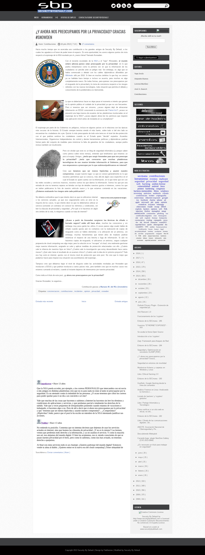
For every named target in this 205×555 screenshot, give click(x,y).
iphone (159, 200)
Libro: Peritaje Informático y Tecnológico (149, 404)
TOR (139, 236)
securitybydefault (140, 231)
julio (140, 302)
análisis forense (158, 184)
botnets (165, 231)
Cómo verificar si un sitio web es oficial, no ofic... (151, 410)
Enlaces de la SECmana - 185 (150, 321)
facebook (144, 200)
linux (162, 186)
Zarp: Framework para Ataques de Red (153, 341)
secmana (142, 175)
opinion (87, 291)
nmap (164, 211)
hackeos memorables (143, 191)
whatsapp (160, 204)
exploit (147, 218)
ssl (165, 200)
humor (156, 229)
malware (163, 178)
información (158, 238)
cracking (149, 220)
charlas (152, 200)
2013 (138, 276)
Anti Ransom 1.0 (144, 312)
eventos (153, 178)
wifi (160, 209)
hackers (146, 209)
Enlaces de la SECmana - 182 (150, 416)
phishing (160, 213)
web (141, 218)
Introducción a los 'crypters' (149, 336)
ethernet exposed (152, 198)
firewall (146, 222)
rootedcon (142, 204)
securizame (140, 240)
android (155, 186)
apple (137, 202)
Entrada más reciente (44, 301)
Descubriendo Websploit (147, 434)
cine (155, 216)
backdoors (163, 236)
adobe (144, 236)
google (165, 198)
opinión (164, 202)
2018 (138, 253)
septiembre (143, 293)
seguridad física (140, 225)
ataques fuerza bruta (153, 236)
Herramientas (47, 17)
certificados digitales (144, 216)
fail (141, 222)
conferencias (141, 195)
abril (140, 462)
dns (166, 225)
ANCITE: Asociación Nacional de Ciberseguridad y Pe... (151, 428)
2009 (138, 495)
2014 (138, 271)
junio (140, 453)
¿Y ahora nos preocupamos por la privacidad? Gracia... (151, 357)
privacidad (96, 291)
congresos (160, 188)
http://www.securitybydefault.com (146, 519)
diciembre (142, 279)
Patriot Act (112, 110)
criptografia (161, 195)
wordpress (158, 231)
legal (162, 229)
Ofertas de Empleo (68, 17)
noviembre (142, 284)
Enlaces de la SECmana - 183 (150, 379)
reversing (138, 193)
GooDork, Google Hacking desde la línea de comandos (152, 384)
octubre (141, 288)
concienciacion (53, 291)
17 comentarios (88, 44)
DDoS (163, 207)
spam (157, 202)
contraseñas (151, 213)
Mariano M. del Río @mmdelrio (113, 287)
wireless (150, 231)
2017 (138, 258)
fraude (150, 207)
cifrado (165, 193)
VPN (146, 227)
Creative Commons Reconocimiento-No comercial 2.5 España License (153, 522)
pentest (141, 188)
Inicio (36, 17)
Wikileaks (69, 75)
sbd (136, 218)
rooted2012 (163, 222)
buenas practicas (161, 227)
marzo (141, 466)
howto (151, 229)
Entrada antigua (121, 301)
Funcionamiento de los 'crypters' (150, 316)
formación (163, 218)
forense (154, 218)
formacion (154, 222)
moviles (140, 233)
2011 (138, 486)
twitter (151, 195)
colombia (138, 238)
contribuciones (67, 291)
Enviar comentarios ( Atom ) (58, 452)
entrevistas (139, 198)
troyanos (151, 204)
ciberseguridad (158, 225)
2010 (138, 490)
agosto (141, 297)
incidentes (78, 291)
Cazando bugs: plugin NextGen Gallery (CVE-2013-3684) (153, 439)
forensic (151, 238)
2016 (138, 262)
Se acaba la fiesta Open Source (150, 332)
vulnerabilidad (144, 186)
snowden (105, 291)
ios (137, 200)
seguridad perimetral (150, 240)
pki (152, 202)
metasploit (156, 211)
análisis (152, 227)
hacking (146, 184)
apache (149, 225)
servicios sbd (161, 240)
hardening (149, 188)
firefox (147, 211)
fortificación (143, 229)
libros (156, 191)
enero (140, 475)
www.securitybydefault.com (151, 529)
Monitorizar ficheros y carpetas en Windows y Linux (151, 369)
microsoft (145, 202)
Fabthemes (108, 550)
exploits (138, 209)
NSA (96, 61)
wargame (159, 233)
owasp (156, 207)
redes (164, 238)
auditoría (157, 193)
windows (165, 191)
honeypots (163, 216)
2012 (138, 481)
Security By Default (86, 550)
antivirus (147, 193)
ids (136, 233)
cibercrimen (141, 207)
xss (167, 213)
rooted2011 (139, 227)
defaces (145, 238)
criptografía (157, 220)
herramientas (141, 178)
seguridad (139, 181)
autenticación (139, 213)
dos (137, 222)
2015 (138, 267)
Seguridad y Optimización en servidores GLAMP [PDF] (149, 351)
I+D (56, 17)
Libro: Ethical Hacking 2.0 (148, 374)
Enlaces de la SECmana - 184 (150, 345)
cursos (165, 220)
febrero (141, 471)
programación (149, 233)
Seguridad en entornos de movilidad (152, 363)
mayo (140, 457)
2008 (138, 499)
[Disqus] (81, 342)
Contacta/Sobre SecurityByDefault (94, 17)
